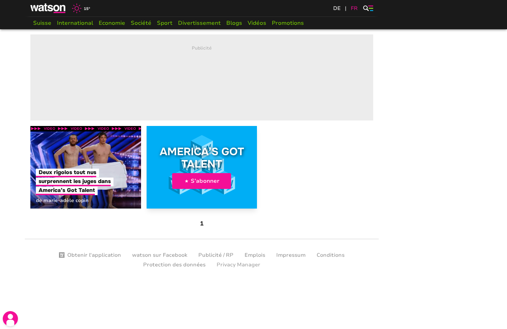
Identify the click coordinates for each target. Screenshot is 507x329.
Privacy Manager (238, 264)
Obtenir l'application (94, 255)
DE (337, 8)
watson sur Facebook (159, 255)
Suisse (42, 23)
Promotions (288, 23)
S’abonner (205, 181)
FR (354, 8)
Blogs (234, 23)
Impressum (291, 255)
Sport (164, 23)
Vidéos (257, 23)
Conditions (331, 255)
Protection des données (174, 264)
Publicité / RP (215, 255)
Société (141, 23)
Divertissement (199, 23)
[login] (10, 318)
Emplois (255, 255)
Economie (112, 23)
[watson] (48, 8)
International (75, 23)
